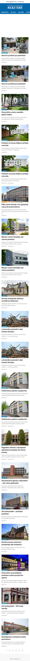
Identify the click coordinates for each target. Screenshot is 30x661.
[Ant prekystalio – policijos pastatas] (15, 501)
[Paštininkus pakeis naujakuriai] (15, 380)
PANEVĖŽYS (4, 52)
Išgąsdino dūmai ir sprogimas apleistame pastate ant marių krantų (14, 449)
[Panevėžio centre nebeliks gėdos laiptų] (15, 102)
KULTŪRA (4, 201)
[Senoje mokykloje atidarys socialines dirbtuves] (15, 288)
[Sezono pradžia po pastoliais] (15, 45)
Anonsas (4, 81)
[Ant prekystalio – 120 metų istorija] (15, 596)
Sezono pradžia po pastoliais (13, 55)
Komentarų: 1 (11, 183)
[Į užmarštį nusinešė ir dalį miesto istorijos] (15, 319)
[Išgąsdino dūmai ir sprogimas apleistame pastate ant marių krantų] (15, 437)
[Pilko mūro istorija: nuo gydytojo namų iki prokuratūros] (15, 194)
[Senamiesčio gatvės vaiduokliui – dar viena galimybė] (15, 470)
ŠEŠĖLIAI (4, 444)
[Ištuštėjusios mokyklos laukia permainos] (15, 627)
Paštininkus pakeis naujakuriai (14, 391)
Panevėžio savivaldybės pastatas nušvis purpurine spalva (12, 575)
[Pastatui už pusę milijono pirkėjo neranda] (15, 133)
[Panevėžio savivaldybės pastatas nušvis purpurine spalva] (15, 563)
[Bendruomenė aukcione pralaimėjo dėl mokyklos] (15, 532)
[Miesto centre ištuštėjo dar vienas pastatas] (15, 227)
